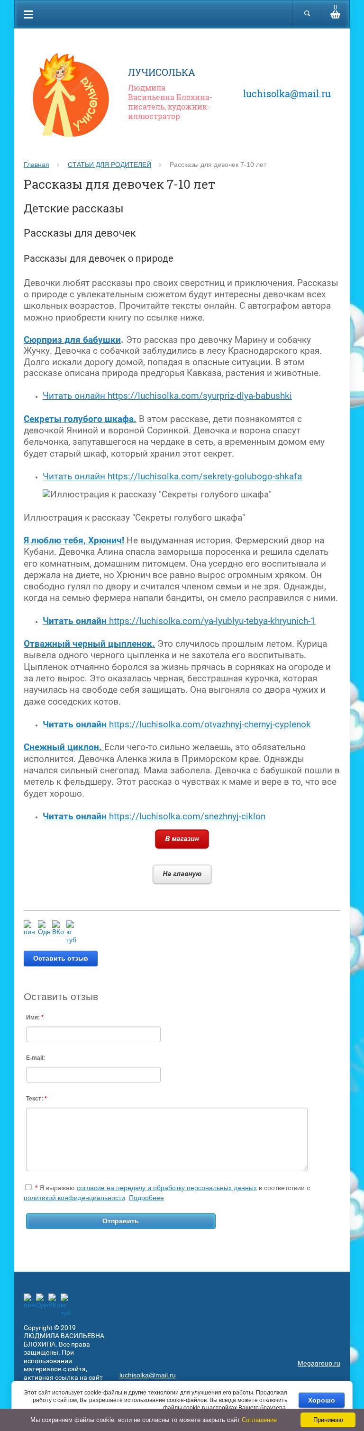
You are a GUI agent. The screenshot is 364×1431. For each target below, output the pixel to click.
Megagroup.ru (319, 1363)
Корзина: (335, 7)
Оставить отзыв (60, 958)
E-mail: (35, 1058)
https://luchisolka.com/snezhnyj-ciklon (186, 816)
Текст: (36, 1098)
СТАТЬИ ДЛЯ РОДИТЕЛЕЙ (109, 164)
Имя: (35, 1017)
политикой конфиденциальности (74, 1198)
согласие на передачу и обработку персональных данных (167, 1188)
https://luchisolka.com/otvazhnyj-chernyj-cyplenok (209, 724)
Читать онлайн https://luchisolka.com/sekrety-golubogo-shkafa (172, 476)
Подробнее (146, 1198)
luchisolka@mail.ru (287, 93)
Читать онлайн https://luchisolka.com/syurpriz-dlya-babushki (167, 396)
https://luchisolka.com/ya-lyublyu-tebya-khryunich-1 (211, 621)
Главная (36, 164)
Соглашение (259, 1419)
